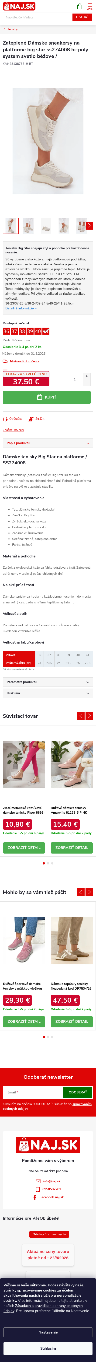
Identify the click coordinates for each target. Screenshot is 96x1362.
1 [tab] (44, 863)
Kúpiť (50, 397)
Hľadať (82, 17)
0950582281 (51, 1189)
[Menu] (90, 6)
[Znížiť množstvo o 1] (86, 383)
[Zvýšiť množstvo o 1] (86, 376)
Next (89, 716)
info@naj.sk (52, 1181)
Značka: (13, 430)
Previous (81, 716)
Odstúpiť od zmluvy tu (49, 1234)
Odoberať (78, 1092)
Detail (34, 847)
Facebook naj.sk (52, 1197)
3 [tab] (52, 863)
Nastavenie (48, 1332)
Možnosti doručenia (24, 361)
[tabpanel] (24, 790)
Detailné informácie (19, 308)
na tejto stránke (69, 1300)
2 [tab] (48, 863)
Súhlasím (48, 1348)
